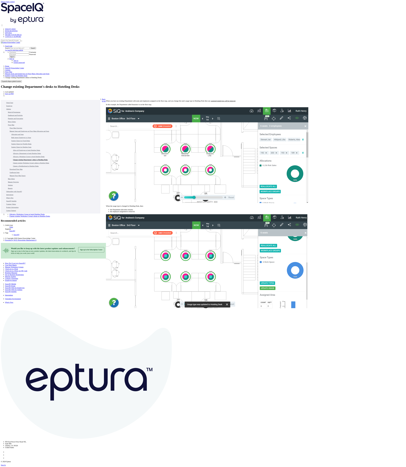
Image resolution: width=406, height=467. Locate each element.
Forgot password (19, 62)
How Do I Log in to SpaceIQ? (15, 263)
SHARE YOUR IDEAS (13, 35)
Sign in (12, 57)
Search (7, 48)
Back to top (104, 100)
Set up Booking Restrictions (14, 275)
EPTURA (8, 33)
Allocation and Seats (17, 134)
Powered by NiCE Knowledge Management (20, 240)
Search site (8, 46)
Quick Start (9, 103)
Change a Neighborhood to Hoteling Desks (26, 166)
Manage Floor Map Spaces (17, 175)
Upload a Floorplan (11, 278)
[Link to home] (10, 42)
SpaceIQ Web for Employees (15, 288)
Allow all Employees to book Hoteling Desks (26, 150)
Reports (10, 188)
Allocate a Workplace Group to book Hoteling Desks (29, 156)
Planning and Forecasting (15, 118)
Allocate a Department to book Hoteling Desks (27, 153)
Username (32, 52)
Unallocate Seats (14, 172)
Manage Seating (10, 276)
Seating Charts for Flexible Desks (21, 144)
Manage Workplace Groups (14, 267)
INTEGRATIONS (11, 31)
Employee (9, 106)
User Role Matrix (11, 265)
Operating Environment (13, 299)
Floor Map (8, 72)
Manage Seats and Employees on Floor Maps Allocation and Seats (27, 74)
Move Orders (12, 122)
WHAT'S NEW (10, 29)
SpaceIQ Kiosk (10, 286)
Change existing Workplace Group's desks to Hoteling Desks (31, 163)
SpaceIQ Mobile (10, 284)
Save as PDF (9, 94)
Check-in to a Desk (11, 269)
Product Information (12, 207)
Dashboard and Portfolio (15, 115)
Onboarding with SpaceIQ (14, 191)
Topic (11, 227)
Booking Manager (11, 273)
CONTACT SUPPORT (13, 37)
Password (32, 54)
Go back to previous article (14, 50)
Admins (7, 70)
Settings (10, 185)
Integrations (9, 195)
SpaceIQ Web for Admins (13, 290)
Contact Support (11, 210)
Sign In (3, 465)
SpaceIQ (12, 231)
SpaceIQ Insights (11, 201)
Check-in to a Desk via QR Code (16, 271)
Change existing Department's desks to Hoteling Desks (30, 160)
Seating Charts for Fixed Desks (20, 141)
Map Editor (11, 179)
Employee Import (11, 280)
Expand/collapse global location (11, 81)
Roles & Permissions (14, 112)
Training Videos (11, 204)
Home (7, 66)
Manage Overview (13, 182)
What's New (9, 198)
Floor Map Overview (16, 128)
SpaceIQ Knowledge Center (14, 68)
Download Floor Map (16, 169)
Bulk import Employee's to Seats (21, 137)
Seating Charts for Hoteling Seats (16, 76)
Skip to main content (8, 2)
